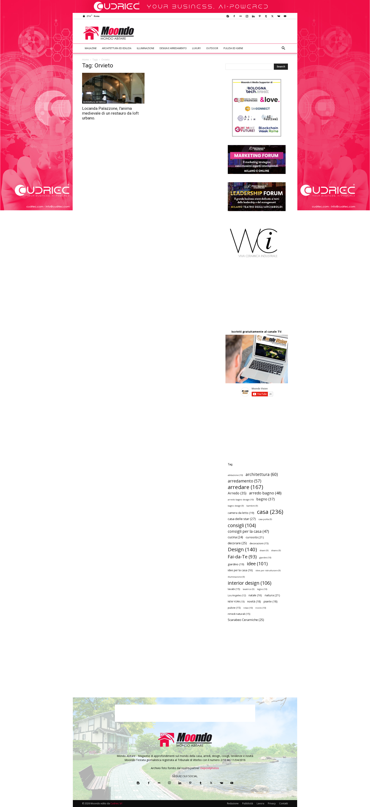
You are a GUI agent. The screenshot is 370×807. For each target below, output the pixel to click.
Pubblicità (247, 803)
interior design (249, 583)
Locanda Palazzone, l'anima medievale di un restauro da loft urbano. (110, 113)
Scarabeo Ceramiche (246, 620)
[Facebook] (234, 16)
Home (85, 59)
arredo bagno (265, 493)
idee (257, 563)
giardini (265, 557)
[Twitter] (272, 16)
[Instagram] (247, 16)
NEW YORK (236, 601)
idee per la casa (240, 570)
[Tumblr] (266, 16)
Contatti (283, 803)
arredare (245, 487)
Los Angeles (237, 595)
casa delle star (242, 519)
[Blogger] (228, 16)
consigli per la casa (248, 531)
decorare (237, 543)
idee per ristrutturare (268, 570)
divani (264, 550)
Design (242, 549)
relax (248, 607)
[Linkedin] (253, 16)
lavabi (234, 589)
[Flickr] (240, 16)
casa (270, 512)
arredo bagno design (241, 499)
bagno (265, 499)
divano (276, 550)
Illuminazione (145, 48)
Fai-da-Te (242, 556)
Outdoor (212, 48)
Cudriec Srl (116, 803)
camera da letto (241, 513)
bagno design (236, 505)
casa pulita (265, 519)
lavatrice (248, 589)
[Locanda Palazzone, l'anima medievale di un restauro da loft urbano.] (113, 88)
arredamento (244, 481)
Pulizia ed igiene (233, 48)
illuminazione (236, 576)
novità (254, 601)
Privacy (272, 803)
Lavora (260, 803)
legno (262, 589)
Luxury (196, 48)
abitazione (235, 475)
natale (255, 595)
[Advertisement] (217, 33)
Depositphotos (209, 768)
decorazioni (259, 543)
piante (271, 601)
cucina (235, 537)
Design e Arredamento (173, 48)
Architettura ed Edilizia (116, 48)
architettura (262, 474)
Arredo (237, 493)
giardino (236, 564)
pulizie (234, 607)
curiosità (255, 537)
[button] (283, 48)
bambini (252, 505)
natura (272, 595)
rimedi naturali (239, 614)
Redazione (233, 803)
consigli (242, 525)
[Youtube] (285, 16)
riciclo (260, 607)
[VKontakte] (279, 16)
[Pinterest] (259, 16)
